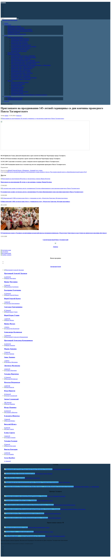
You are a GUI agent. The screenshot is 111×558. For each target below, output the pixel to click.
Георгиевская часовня (17, 87)
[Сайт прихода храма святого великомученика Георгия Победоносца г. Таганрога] (29, 504)
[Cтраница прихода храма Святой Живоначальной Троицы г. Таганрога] (26, 517)
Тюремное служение (14, 32)
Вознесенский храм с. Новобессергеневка (23, 57)
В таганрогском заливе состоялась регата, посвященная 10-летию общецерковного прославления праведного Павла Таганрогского (42, 192)
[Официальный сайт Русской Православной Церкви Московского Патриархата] (28, 469)
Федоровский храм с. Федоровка (21, 79)
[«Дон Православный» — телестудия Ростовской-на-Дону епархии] (24, 536)
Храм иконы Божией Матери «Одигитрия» (73, 509)
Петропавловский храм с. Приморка (22, 73)
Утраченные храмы (13, 52)
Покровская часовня (17, 93)
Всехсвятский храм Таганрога (20, 38)
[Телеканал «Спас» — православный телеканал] (19, 531)
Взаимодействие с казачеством (17, 34)
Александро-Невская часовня (20, 82)
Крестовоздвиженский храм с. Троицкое (23, 60)
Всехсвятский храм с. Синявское (21, 59)
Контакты (6, 101)
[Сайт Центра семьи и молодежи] (14, 478)
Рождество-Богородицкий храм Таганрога (23, 46)
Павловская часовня (17, 90)
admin (6, 115)
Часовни (10, 80)
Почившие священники (15, 99)
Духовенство (7, 96)
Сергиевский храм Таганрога (20, 49)
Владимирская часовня (18, 84)
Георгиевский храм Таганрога (20, 40)
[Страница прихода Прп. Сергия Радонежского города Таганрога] (24, 513)
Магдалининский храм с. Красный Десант (23, 63)
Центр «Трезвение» (64, 482)
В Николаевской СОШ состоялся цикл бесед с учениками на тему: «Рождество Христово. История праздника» (35, 201)
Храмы (6, 35)
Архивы (3, 2)
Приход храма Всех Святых (45, 500)
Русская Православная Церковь (61, 469)
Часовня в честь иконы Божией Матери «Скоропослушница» (29, 95)
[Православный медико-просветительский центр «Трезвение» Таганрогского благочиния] (31, 482)
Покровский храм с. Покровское (20, 76)
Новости (18, 115)
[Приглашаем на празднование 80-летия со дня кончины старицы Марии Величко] (25, 178)
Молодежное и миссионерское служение (20, 29)
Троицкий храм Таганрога (19, 51)
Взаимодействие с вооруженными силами (20, 31)
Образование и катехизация (16, 27)
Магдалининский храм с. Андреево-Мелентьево (25, 62)
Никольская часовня (17, 88)
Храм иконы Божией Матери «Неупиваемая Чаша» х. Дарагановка (31, 65)
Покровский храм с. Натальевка (20, 74)
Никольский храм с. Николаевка (20, 70)
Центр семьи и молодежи (32, 478)
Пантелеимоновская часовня (19, 91)
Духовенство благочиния (15, 98)
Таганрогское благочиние (15, 37)
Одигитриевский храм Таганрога (21, 45)
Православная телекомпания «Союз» (39, 527)
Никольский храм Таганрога (19, 43)
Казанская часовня (16, 85)
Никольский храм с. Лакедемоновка (21, 68)
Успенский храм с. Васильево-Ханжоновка (24, 77)
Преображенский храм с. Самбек (21, 71)
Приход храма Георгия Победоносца (64, 505)
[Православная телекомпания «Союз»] (16, 527)
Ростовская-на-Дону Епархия (43, 473)
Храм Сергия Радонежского (52, 513)
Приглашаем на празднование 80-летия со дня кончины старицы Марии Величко (26, 182)
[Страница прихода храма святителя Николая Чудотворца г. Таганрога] (25, 496)
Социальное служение (14, 26)
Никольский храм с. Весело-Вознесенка (23, 66)
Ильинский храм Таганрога (19, 42)
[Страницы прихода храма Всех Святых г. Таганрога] (20, 500)
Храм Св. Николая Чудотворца (56, 496)
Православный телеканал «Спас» (43, 531)
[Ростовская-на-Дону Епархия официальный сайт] (19, 473)
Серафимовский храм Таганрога (20, 48)
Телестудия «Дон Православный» (55, 536)
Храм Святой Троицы (54, 518)
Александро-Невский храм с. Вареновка (23, 56)
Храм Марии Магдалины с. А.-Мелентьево (86, 486)
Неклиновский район (14, 54)
